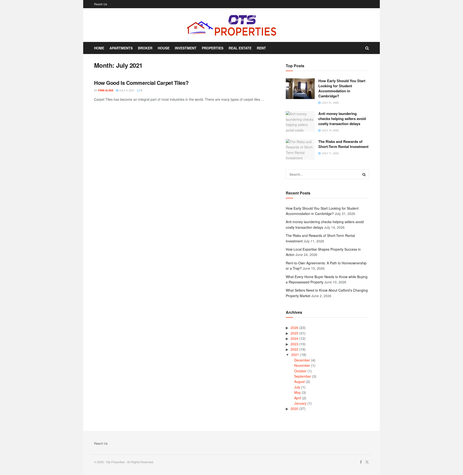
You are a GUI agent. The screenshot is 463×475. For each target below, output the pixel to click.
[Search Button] (367, 48)
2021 (295, 354)
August (299, 381)
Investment (186, 48)
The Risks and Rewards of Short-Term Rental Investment (343, 144)
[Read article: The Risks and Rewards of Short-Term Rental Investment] (300, 149)
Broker (145, 48)
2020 (294, 408)
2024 (294, 338)
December (302, 360)
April (297, 397)
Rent (261, 48)
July (297, 387)
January (300, 403)
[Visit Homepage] (231, 25)
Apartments (121, 48)
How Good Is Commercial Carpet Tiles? (141, 83)
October (300, 370)
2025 (294, 333)
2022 (294, 349)
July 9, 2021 (126, 90)
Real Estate (240, 48)
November (302, 365)
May (297, 392)
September (302, 376)
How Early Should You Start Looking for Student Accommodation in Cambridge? (341, 88)
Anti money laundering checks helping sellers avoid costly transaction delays (342, 118)
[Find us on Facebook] (361, 462)
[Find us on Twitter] (367, 462)
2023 (294, 343)
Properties (212, 48)
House (164, 48)
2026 (294, 327)
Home (99, 48)
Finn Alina (105, 90)
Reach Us (100, 4)
